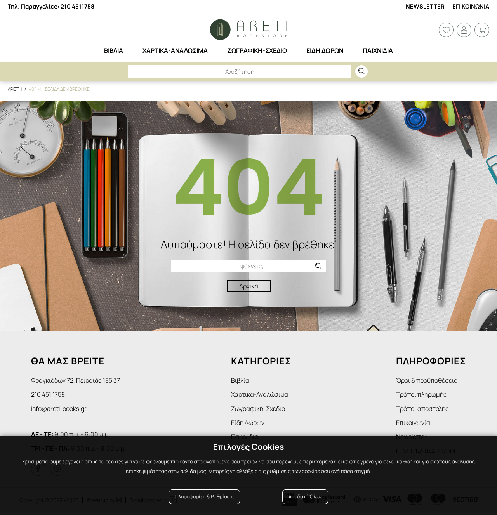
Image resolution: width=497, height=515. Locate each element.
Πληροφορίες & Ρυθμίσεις (204, 496)
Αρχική (248, 286)
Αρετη (15, 89)
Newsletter (425, 6)
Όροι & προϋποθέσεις (426, 380)
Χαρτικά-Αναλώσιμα (259, 394)
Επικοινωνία (413, 422)
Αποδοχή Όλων (305, 496)
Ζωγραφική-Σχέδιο (258, 408)
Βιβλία (240, 380)
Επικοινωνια (470, 6)
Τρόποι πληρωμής (421, 394)
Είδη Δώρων (247, 422)
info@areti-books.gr (59, 408)
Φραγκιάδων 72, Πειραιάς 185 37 (75, 380)
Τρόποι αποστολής (422, 408)
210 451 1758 (48, 394)
